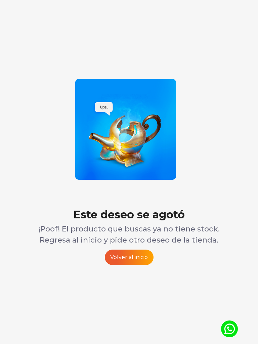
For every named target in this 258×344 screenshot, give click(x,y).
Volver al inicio (129, 257)
